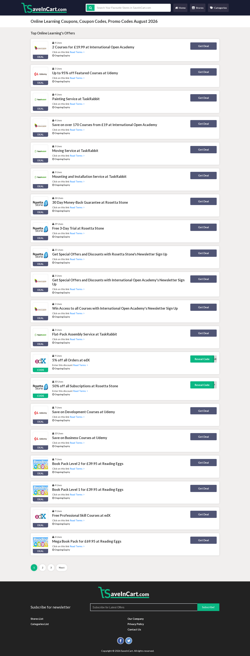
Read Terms (77, 52)
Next (62, 567)
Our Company (136, 618)
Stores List (37, 618)
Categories (220, 7)
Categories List (40, 624)
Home (180, 8)
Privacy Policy (136, 624)
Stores (200, 7)
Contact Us (134, 629)
